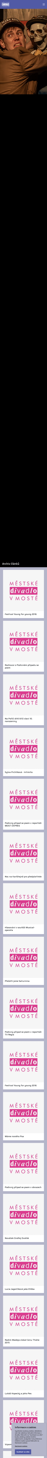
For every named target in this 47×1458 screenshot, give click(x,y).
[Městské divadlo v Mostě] (5, 4)
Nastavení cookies (21, 1446)
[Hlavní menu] (43, 4)
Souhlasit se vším (23, 1452)
